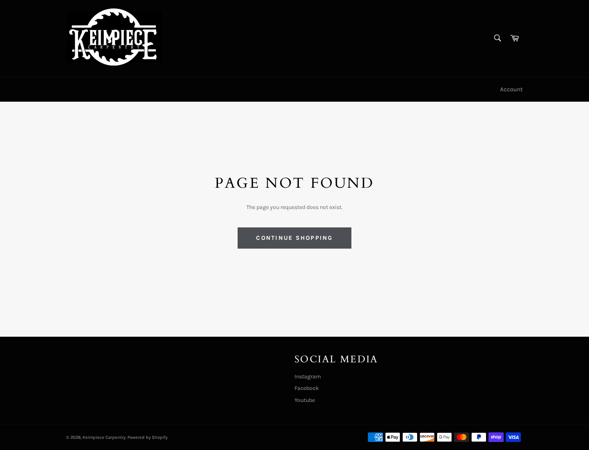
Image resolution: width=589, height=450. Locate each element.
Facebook (306, 388)
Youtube (304, 400)
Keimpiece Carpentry (104, 437)
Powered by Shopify (147, 437)
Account (511, 89)
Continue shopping (294, 237)
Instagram (307, 376)
